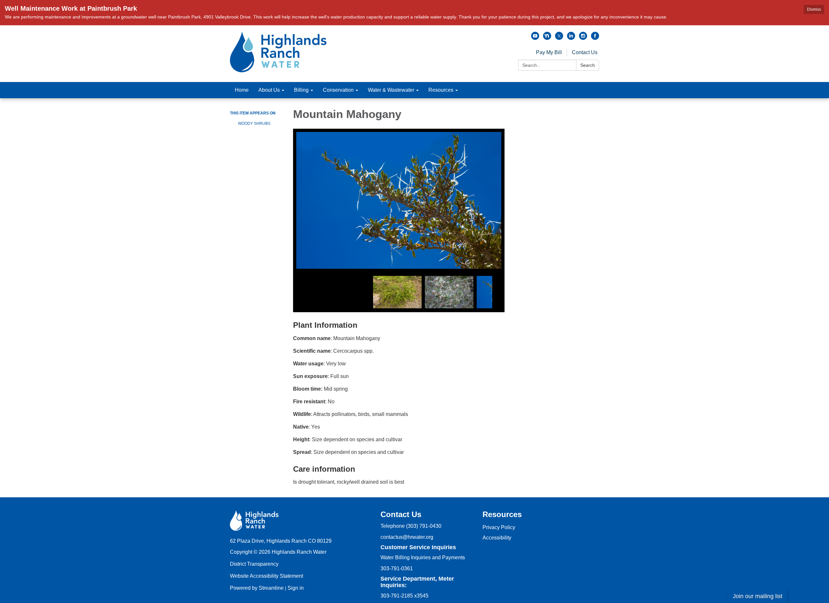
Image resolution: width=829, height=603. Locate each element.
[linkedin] (571, 38)
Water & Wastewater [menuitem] (391, 90)
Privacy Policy (499, 527)
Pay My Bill (549, 52)
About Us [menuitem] (269, 90)
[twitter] (559, 38)
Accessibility (497, 537)
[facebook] (595, 38)
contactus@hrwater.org (406, 537)
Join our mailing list (757, 596)
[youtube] (535, 38)
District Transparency (254, 564)
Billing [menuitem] (301, 90)
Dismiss (814, 9)
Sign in (296, 588)
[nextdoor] (547, 38)
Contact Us (584, 52)
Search (587, 65)
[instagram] (583, 38)
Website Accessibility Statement (266, 576)
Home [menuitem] (242, 90)
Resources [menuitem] (440, 90)
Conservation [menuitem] (338, 90)
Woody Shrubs (254, 123)
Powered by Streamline (257, 588)
